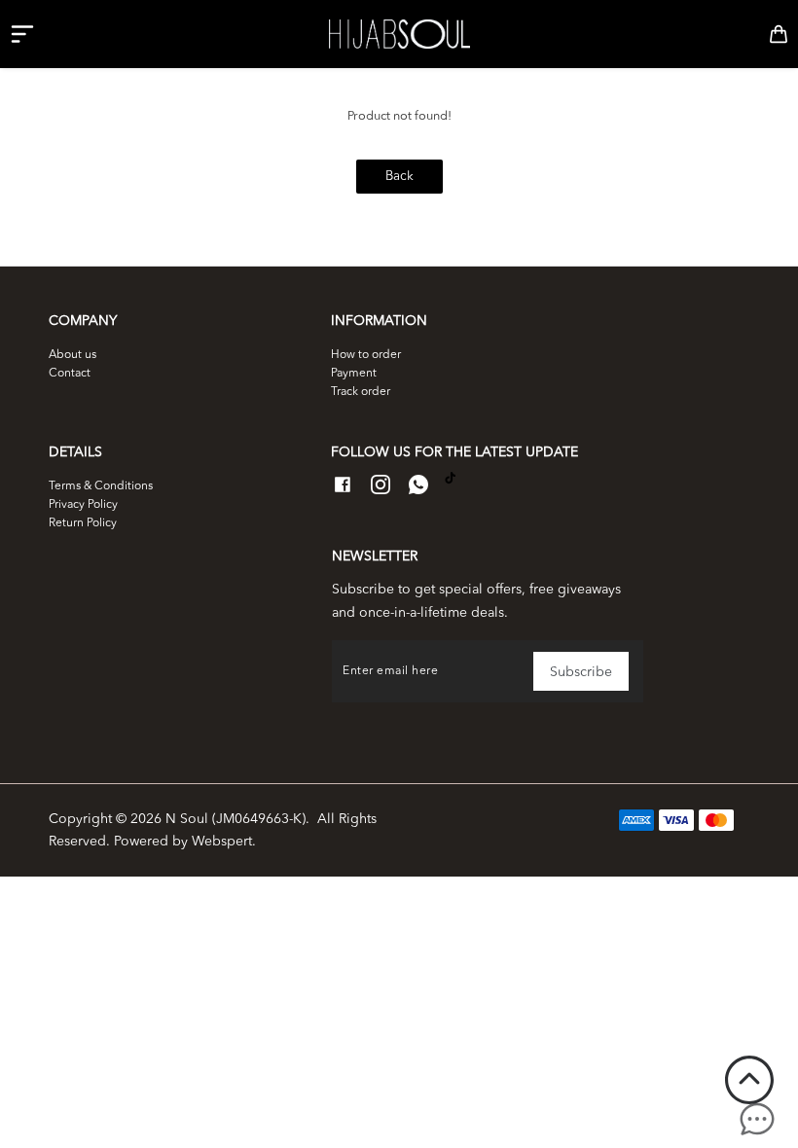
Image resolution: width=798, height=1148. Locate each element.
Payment (354, 373)
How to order (366, 355)
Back (399, 176)
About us (72, 355)
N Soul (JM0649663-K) (235, 819)
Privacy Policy (83, 505)
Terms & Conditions (101, 486)
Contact (70, 373)
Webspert (222, 841)
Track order (360, 392)
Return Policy (83, 523)
